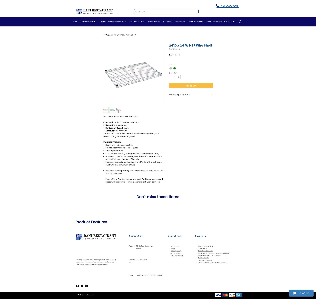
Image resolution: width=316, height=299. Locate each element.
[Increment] (178, 77)
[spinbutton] (174, 77)
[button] (240, 21)
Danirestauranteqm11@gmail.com (150, 275)
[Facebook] (82, 286)
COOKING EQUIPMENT (205, 246)
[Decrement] (170, 77)
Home (106, 34)
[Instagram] (86, 286)
